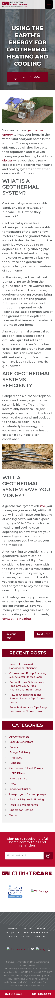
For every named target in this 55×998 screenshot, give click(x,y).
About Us (40, 936)
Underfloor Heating (21, 810)
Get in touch (13, 994)
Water (13, 815)
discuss (7, 160)
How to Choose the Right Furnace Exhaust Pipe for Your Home (27, 698)
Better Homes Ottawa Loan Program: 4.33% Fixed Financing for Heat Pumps (26, 686)
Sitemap (43, 978)
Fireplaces (15, 757)
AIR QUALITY (12, 932)
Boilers (13, 747)
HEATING (13, 928)
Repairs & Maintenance (23, 804)
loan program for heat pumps (27, 794)
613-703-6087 (41, 994)
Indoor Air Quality (20, 789)
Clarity (12, 936)
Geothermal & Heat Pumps (26, 768)
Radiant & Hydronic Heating (26, 799)
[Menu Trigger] (49, 4)
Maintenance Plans (36, 932)
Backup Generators (21, 741)
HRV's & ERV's (18, 778)
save (42, 506)
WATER (41, 928)
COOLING (28, 928)
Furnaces (15, 762)
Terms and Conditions (25, 978)
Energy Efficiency (20, 752)
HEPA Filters (17, 773)
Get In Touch (32, 76)
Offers (26, 936)
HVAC (12, 783)
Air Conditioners (19, 736)
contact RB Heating (16, 618)
